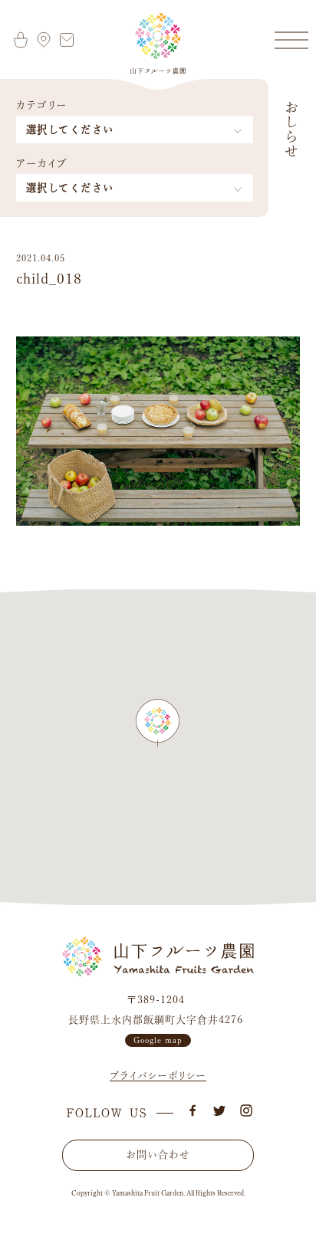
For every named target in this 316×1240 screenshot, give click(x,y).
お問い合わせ (158, 1155)
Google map (158, 1040)
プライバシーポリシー (158, 1076)
